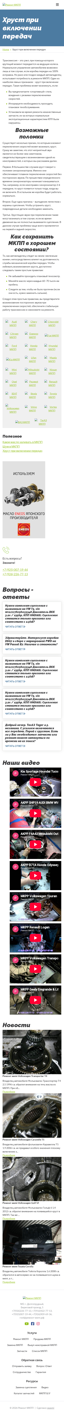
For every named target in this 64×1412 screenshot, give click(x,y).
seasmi (50, 1407)
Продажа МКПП (42, 1339)
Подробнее (9, 1091)
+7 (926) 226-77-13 (15, 574)
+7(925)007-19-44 (21, 1314)
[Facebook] (32, 1324)
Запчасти (22, 1351)
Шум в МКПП (11, 446)
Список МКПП (39, 1351)
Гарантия (41, 1372)
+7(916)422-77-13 (42, 1310)
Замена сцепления (26, 1387)
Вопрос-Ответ (44, 1366)
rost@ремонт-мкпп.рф (32, 1317)
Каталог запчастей (24, 1393)
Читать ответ (14, 626)
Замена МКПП (15, 1345)
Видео (44, 1387)
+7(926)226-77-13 (21, 1310)
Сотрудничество (22, 1372)
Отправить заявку (22, 1366)
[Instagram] (38, 1324)
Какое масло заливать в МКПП (22, 442)
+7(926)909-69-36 (42, 1314)
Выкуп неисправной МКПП (42, 1345)
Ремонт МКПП (21, 1339)
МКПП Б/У (44, 1393)
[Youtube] (27, 1324)
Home (6, 49)
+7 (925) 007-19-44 (15, 570)
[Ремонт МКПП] (18, 5)
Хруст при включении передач (22, 451)
